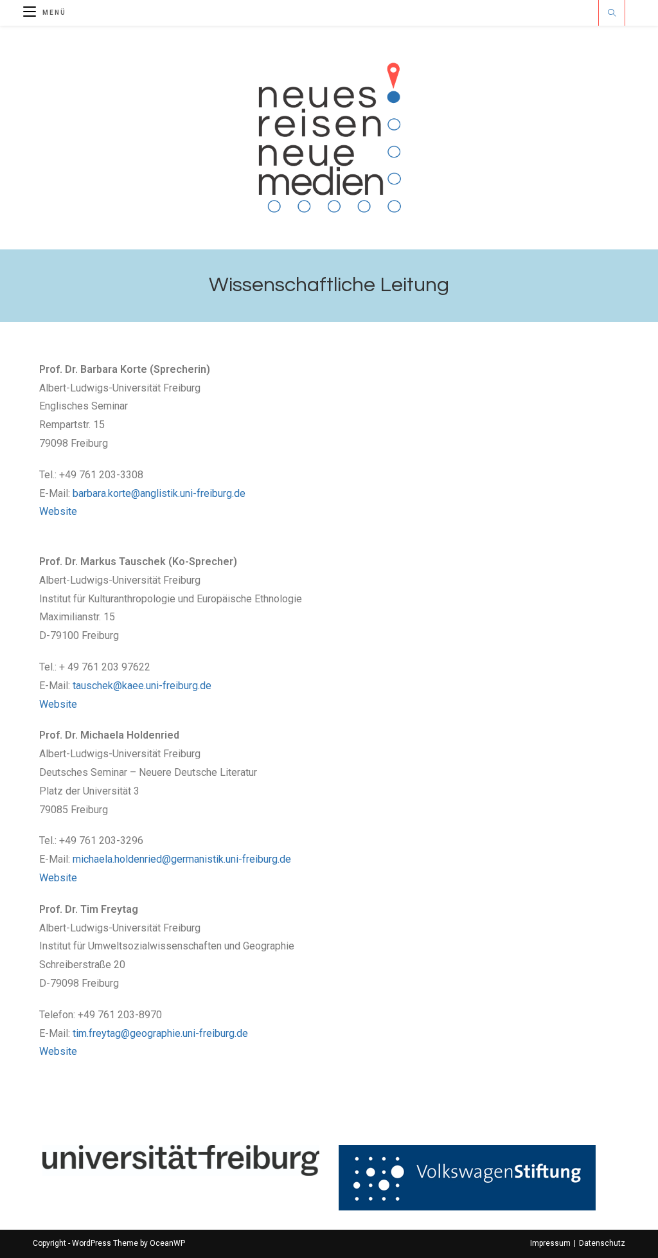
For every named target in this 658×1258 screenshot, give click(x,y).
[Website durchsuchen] (612, 14)
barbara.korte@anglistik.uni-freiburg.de (159, 493)
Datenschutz (602, 1243)
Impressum (550, 1243)
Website (58, 511)
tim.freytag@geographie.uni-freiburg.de (160, 1033)
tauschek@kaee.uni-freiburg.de (142, 685)
